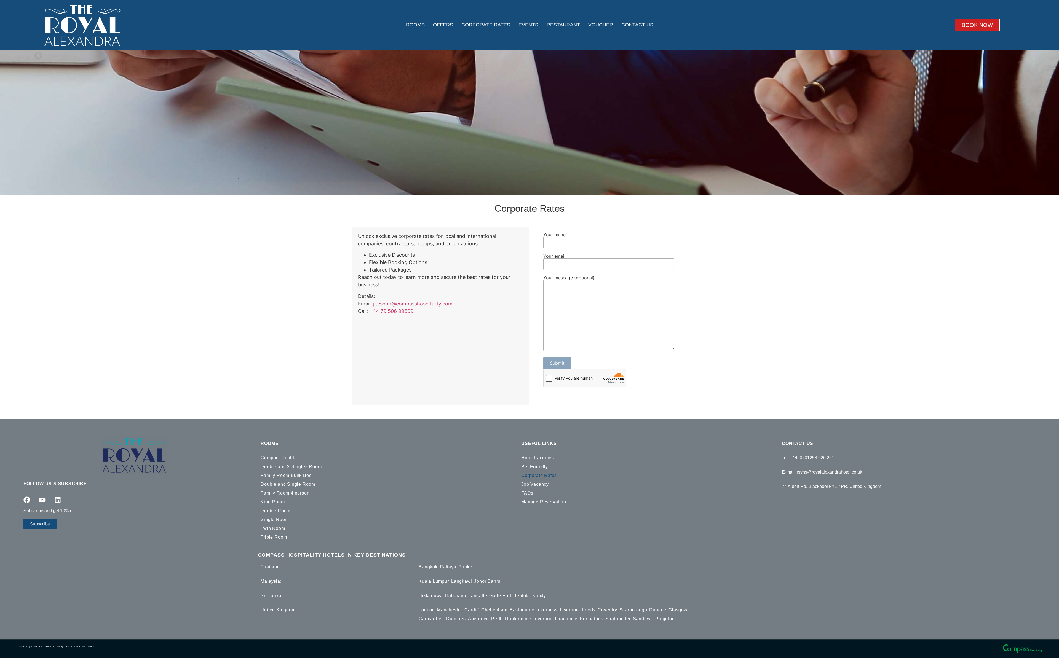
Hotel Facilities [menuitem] (537, 457)
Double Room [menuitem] (275, 510)
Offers (443, 25)
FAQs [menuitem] (527, 493)
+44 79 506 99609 (391, 311)
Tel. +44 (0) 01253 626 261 (808, 457)
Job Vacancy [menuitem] (535, 484)
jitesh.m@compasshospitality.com (413, 304)
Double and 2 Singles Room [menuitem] (291, 466)
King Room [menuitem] (273, 501)
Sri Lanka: (272, 595)
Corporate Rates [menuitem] (539, 475)
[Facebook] (26, 499)
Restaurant (563, 25)
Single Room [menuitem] (275, 519)
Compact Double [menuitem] (279, 457)
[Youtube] (42, 499)
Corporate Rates (485, 25)
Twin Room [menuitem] (273, 528)
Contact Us (637, 25)
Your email (554, 256)
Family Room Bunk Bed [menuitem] (286, 475)
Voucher (600, 25)
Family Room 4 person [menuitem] (285, 493)
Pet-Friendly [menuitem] (534, 466)
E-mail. (822, 472)
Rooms (415, 25)
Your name (554, 234)
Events (528, 25)
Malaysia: (271, 581)
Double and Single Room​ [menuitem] (288, 484)
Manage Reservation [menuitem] (543, 501)
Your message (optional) (569, 277)
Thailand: (271, 567)
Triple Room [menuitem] (274, 537)
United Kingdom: (279, 610)
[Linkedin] (57, 499)
